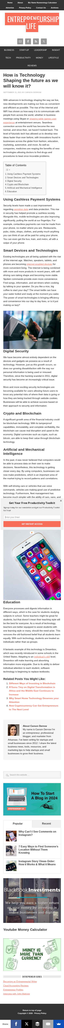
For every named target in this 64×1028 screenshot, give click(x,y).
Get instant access (32, 524)
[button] (32, 503)
